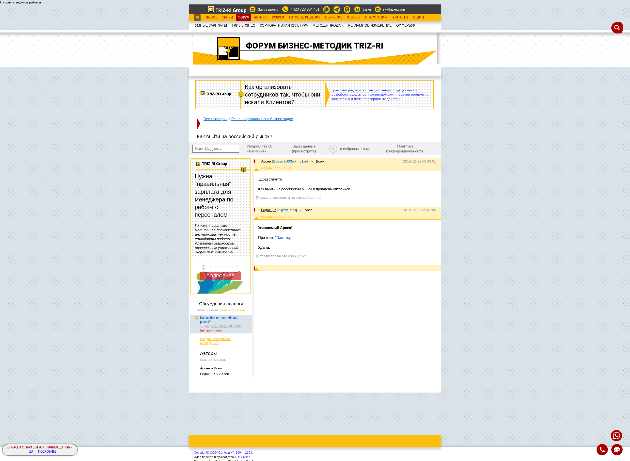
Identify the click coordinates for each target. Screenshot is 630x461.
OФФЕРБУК (405, 25)
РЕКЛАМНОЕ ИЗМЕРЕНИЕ (370, 25)
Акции (418, 17)
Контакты (400, 17)
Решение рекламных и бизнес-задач (262, 119)
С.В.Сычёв (242, 457)
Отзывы (353, 17)
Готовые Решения (304, 17)
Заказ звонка (268, 9)
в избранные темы (355, 149)
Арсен (266, 161)
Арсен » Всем (211, 368)
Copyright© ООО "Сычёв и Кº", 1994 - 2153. (223, 452)
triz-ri (367, 9)
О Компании (376, 17)
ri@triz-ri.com (394, 9)
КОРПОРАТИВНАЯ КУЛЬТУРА (284, 25)
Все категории (215, 119)
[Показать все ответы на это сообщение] (288, 197)
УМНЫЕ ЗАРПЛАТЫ (211, 25)
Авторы (260, 17)
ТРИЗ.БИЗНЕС (243, 25)
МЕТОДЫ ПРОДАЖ (328, 25)
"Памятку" (283, 237)
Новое (211, 17)
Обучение (333, 17)
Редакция (268, 210)
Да (31, 451)
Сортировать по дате (233, 310)
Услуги (278, 17)
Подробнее (47, 451)
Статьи (227, 17)
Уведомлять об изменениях (259, 148)
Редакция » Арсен (214, 374)
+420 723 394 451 (305, 9)
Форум (244, 17)
